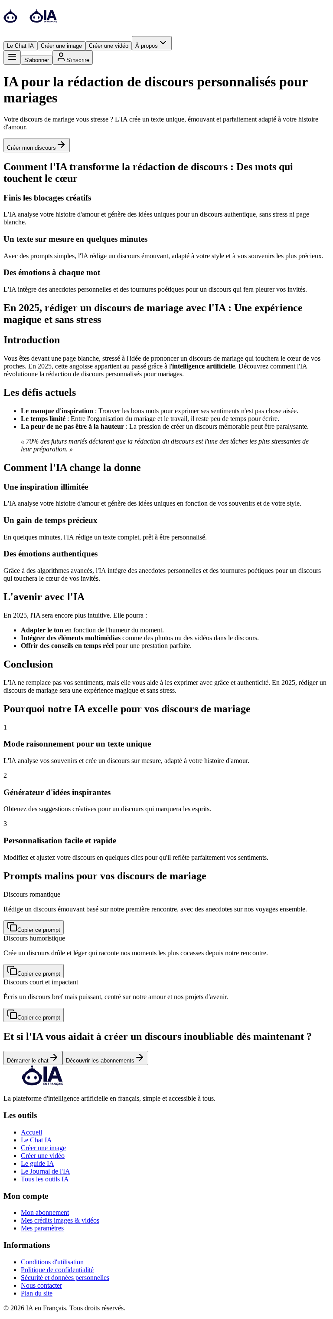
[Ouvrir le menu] (12, 57)
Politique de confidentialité (57, 1269)
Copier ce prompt (38, 930)
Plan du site (36, 1293)
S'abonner (36, 60)
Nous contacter (41, 1285)
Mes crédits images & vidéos (60, 1220)
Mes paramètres (42, 1228)
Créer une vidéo (108, 46)
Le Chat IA (20, 46)
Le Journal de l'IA (45, 1171)
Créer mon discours (31, 148)
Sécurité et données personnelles (65, 1277)
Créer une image (61, 46)
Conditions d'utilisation (52, 1262)
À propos (146, 46)
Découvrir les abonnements (100, 1060)
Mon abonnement (45, 1212)
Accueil (31, 1132)
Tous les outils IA (45, 1179)
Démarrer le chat (28, 1060)
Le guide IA (37, 1163)
